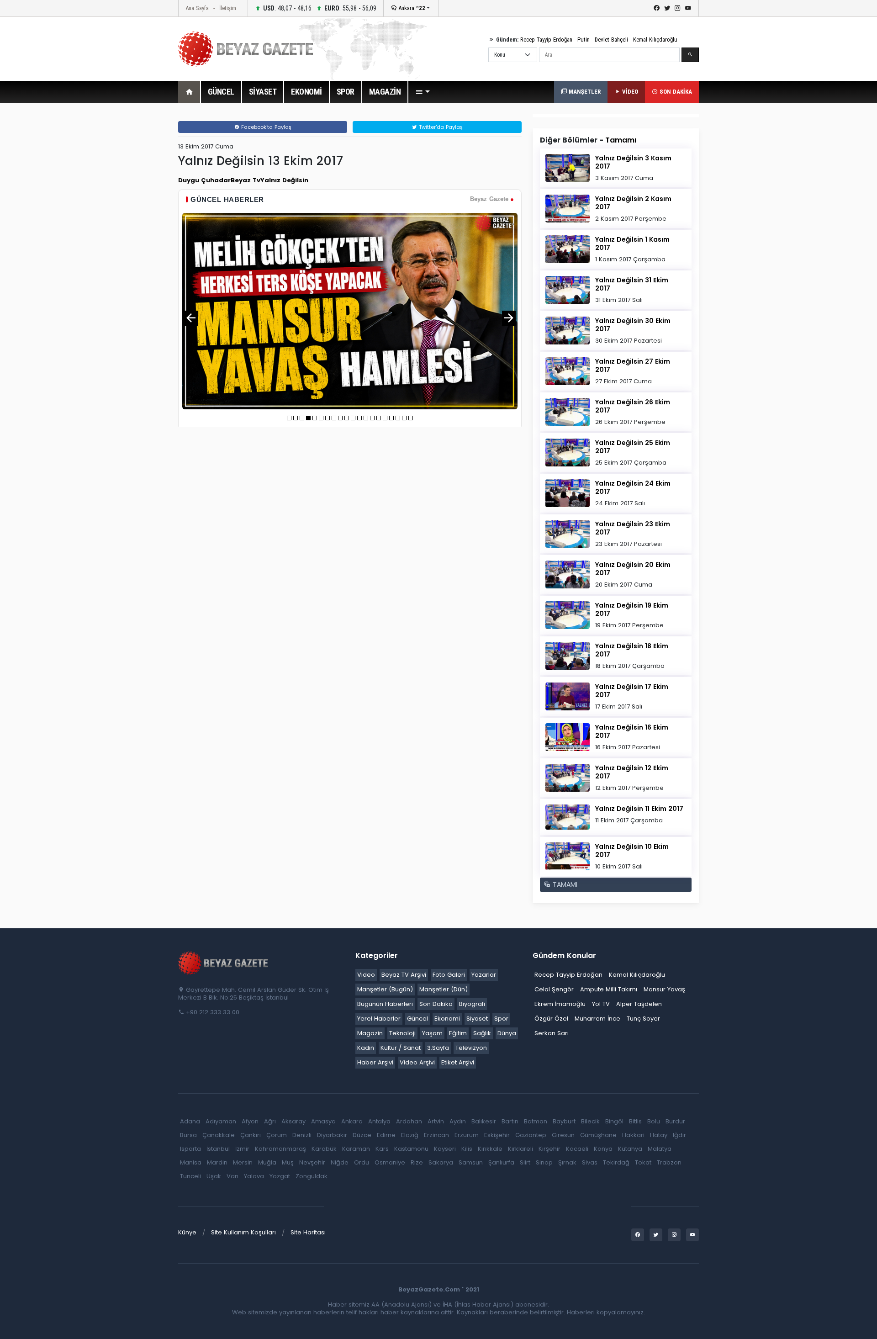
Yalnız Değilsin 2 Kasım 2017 (633, 203)
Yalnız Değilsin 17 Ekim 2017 (631, 690)
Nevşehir (312, 1162)
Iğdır (679, 1135)
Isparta (190, 1148)
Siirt (525, 1162)
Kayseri (445, 1148)
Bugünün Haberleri (385, 1004)
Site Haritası (308, 1232)
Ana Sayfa (197, 8)
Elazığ (409, 1135)
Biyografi (472, 1004)
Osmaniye (390, 1162)
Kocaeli (577, 1148)
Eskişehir (497, 1135)
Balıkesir (483, 1121)
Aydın (457, 1121)
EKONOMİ (306, 91)
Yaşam (432, 1033)
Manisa (190, 1162)
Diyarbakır (332, 1135)
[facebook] (656, 8)
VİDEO (629, 91)
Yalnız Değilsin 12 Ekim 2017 (631, 772)
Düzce (362, 1135)
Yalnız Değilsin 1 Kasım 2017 (632, 243)
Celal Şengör (554, 989)
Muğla (267, 1162)
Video (366, 974)
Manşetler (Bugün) (385, 989)
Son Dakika (436, 1004)
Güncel (417, 1018)
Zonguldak (312, 1176)
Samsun (471, 1162)
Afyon (250, 1121)
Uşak (213, 1176)
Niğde (340, 1162)
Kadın (365, 1047)
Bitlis (635, 1121)
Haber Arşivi (375, 1062)
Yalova (254, 1176)
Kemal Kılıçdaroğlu (655, 39)
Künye (187, 1232)
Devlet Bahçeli (611, 39)
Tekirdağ (616, 1162)
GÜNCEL (221, 91)
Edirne (386, 1135)
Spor (501, 1018)
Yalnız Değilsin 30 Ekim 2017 (633, 324)
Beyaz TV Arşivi (403, 974)
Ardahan (409, 1121)
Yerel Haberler (379, 1018)
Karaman (356, 1148)
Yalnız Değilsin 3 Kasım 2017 (633, 162)
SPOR (345, 91)
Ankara (410, 8)
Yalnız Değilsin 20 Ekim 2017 (633, 568)
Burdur (675, 1121)
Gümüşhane (598, 1135)
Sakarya (440, 1162)
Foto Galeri (449, 974)
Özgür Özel (551, 1018)
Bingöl (614, 1121)
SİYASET (263, 91)
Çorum (276, 1135)
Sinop (544, 1162)
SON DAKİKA (675, 91)
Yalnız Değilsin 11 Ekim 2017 (639, 808)
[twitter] (667, 8)
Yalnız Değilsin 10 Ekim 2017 (632, 850)
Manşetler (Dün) (443, 989)
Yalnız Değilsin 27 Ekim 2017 (632, 365)
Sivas (589, 1162)
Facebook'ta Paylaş (265, 127)
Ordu (361, 1162)
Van (232, 1176)
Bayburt (564, 1121)
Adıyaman (221, 1121)
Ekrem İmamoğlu (560, 1004)
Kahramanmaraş (280, 1148)
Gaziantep (530, 1135)
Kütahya (630, 1148)
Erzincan (436, 1135)
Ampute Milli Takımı (608, 989)
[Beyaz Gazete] (223, 962)
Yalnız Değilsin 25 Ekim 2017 (632, 446)
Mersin (243, 1162)
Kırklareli (520, 1148)
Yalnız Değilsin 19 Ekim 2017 (631, 609)
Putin (583, 39)
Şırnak (567, 1162)
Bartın (510, 1121)
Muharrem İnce (597, 1018)
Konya (603, 1148)
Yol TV (601, 1004)
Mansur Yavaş (664, 989)
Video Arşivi (417, 1062)
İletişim (227, 8)
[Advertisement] (127, 251)
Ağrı (270, 1121)
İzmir (242, 1148)
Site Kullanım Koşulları (243, 1232)
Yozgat (279, 1176)
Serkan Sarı (551, 1033)
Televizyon (471, 1047)
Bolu (653, 1121)
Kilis (466, 1148)
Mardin (217, 1162)
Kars (382, 1148)
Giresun (563, 1135)
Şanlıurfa (501, 1162)
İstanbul (218, 1148)
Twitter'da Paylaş (440, 127)
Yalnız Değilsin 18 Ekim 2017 (631, 650)
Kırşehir (549, 1148)
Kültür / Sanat (400, 1047)
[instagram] (677, 8)
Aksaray (293, 1121)
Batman (535, 1121)
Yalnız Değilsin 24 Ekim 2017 (633, 487)
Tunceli (190, 1176)
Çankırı (250, 1135)
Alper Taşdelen (639, 1004)
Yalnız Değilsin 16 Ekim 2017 (631, 731)
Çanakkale (218, 1135)
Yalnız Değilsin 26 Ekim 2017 (632, 406)
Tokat (643, 1162)
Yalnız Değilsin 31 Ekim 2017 (631, 284)
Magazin (370, 1033)
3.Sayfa (438, 1047)
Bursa (188, 1135)
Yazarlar (483, 974)
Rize (417, 1162)
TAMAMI (563, 884)
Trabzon (669, 1162)
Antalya (379, 1121)
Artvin (436, 1121)
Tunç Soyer (643, 1018)
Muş (288, 1162)
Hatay (658, 1135)
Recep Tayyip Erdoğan (546, 39)
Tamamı (620, 140)
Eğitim (458, 1033)
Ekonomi (447, 1018)
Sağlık (482, 1033)
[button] (422, 92)
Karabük (324, 1148)
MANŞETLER (584, 91)
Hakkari (633, 1135)
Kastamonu (411, 1148)
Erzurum (466, 1135)
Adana (190, 1121)
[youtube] (688, 8)
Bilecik (590, 1121)
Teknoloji (402, 1033)
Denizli (302, 1135)
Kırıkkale (490, 1148)
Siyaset (477, 1018)
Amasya (323, 1121)
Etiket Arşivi (457, 1062)
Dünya (506, 1033)
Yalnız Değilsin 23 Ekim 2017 (632, 528)
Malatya (659, 1148)
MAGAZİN (385, 91)
